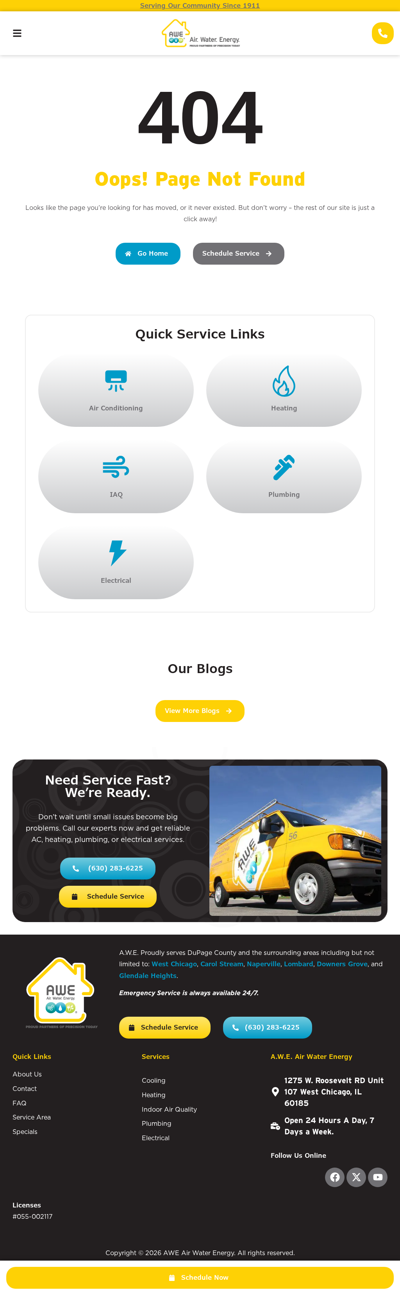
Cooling (154, 1080)
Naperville (263, 964)
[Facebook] (335, 1177)
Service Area (31, 1117)
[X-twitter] (356, 1177)
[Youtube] (378, 1177)
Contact (24, 1088)
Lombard (298, 964)
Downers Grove (342, 964)
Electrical (156, 1138)
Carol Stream (221, 964)
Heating (154, 1095)
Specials (25, 1131)
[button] (200, 1278)
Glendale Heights (148, 976)
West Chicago (174, 964)
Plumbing (156, 1123)
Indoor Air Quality (169, 1109)
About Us (27, 1074)
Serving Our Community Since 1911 (200, 6)
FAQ (19, 1103)
